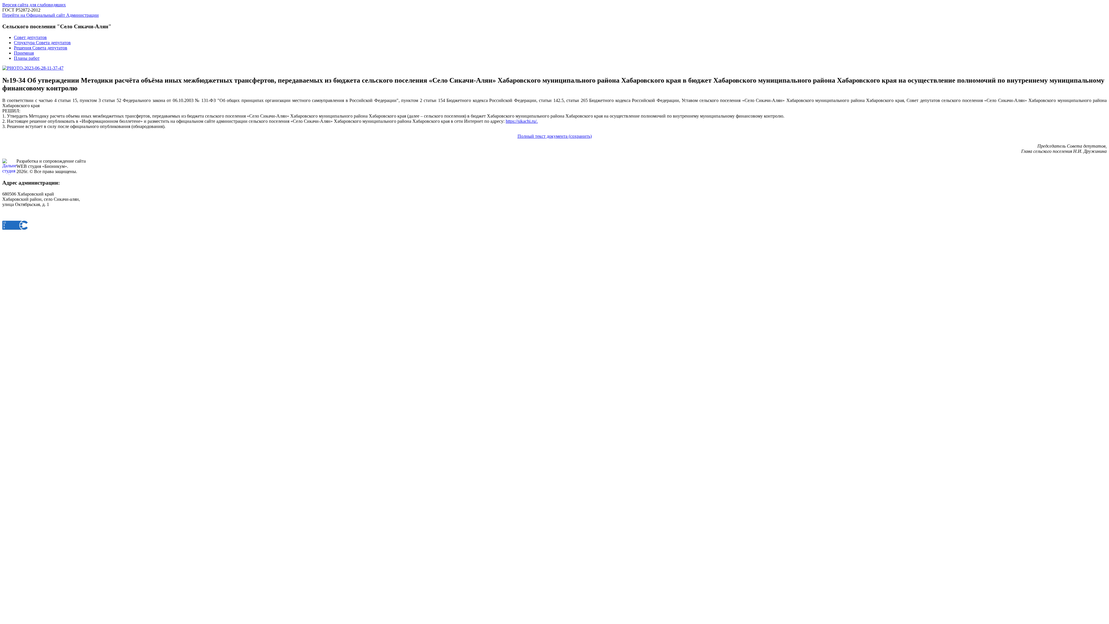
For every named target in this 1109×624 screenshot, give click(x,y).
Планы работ (27, 58)
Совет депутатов (30, 37)
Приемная (24, 53)
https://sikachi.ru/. (522, 121)
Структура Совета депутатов (42, 42)
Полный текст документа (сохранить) (555, 136)
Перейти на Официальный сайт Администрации (50, 15)
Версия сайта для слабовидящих (34, 4)
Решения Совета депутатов (40, 47)
